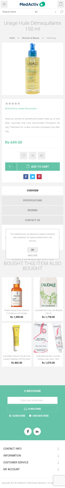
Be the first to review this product (21, 108)
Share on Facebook (25, 176)
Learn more (32, 255)
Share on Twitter (32, 176)
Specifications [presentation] (32, 200)
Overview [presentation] (32, 190)
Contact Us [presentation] (32, 220)
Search (61, 11)
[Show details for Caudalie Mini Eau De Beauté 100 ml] (48, 292)
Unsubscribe (40, 415)
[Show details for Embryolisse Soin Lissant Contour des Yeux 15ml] (48, 338)
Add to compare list (32, 155)
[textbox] (16, 11)
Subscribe (18, 415)
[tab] (32, 190)
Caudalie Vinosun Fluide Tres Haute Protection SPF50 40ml (16, 357)
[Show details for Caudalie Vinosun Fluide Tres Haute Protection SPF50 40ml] (17, 338)
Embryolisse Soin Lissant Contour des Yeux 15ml (48, 357)
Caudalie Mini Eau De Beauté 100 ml (48, 312)
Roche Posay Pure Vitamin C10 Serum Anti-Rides (16, 312)
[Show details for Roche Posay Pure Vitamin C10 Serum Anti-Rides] (17, 292)
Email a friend (41, 155)
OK (32, 250)
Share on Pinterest (39, 176)
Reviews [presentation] (33, 210)
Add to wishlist (23, 155)
